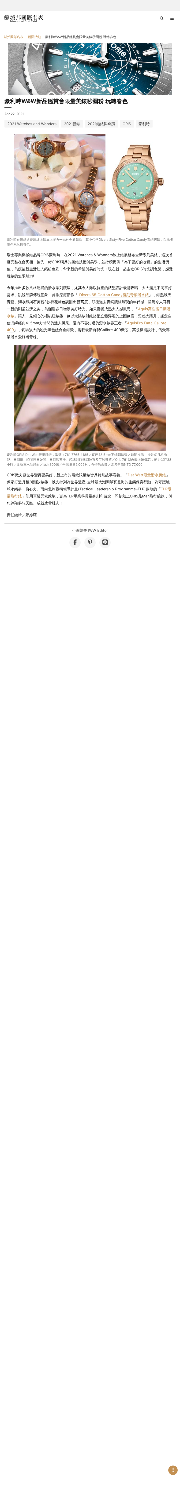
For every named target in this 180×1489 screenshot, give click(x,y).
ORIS (127, 123)
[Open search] (162, 18)
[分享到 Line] (105, 542)
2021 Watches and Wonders (31, 123)
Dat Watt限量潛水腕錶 (147, 475)
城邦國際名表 (13, 37)
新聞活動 (34, 37)
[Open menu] (172, 18)
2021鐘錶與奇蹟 (101, 123)
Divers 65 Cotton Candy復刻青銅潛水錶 (114, 294)
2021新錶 (72, 123)
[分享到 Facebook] (75, 542)
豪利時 (144, 123)
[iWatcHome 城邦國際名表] (23, 18)
